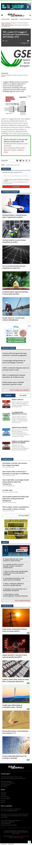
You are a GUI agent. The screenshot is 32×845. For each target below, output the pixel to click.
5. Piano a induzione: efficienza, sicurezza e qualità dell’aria (13, 584)
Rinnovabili (14, 19)
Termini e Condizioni (18, 837)
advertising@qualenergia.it (11, 810)
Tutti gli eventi (23, 515)
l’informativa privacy (21, 182)
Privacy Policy (3, 844)
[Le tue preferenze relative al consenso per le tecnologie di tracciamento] (29, 842)
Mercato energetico (23, 22)
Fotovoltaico (5, 19)
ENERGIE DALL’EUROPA (19, 427)
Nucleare (3, 802)
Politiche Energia (25, 19)
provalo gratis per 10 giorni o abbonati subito (14, 150)
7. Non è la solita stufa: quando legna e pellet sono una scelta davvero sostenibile (15, 573)
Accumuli (3, 800)
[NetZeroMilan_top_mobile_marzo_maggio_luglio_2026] (16, 6)
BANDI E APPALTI (17, 399)
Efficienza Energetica (11, 22)
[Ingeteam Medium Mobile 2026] (16, 105)
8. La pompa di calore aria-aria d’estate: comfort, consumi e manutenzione (13, 566)
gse (16, 165)
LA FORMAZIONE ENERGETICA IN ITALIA (19, 413)
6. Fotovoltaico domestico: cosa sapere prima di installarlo (13, 579)
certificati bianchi (10, 165)
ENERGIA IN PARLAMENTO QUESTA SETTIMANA (21, 442)
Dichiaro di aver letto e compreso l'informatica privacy (16, 180)
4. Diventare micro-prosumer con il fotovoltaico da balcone (15, 590)
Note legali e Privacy (20, 836)
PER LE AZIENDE (6, 806)
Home (2, 22)
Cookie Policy (11, 844)
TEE (19, 165)
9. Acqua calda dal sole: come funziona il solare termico (13, 560)
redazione (17, 833)
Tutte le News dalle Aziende (19, 390)
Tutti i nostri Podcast (22, 601)
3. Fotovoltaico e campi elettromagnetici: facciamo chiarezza (15, 595)
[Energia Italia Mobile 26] (16, 335)
